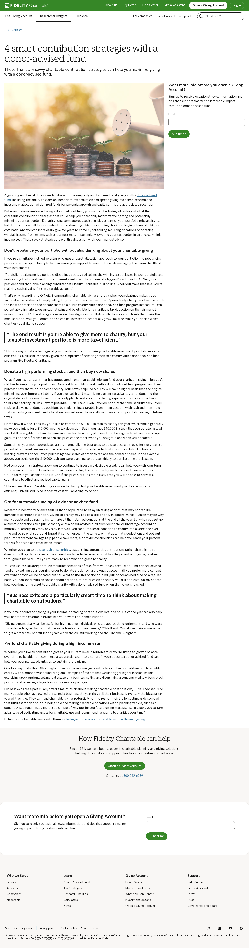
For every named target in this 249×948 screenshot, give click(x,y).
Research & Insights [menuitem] (53, 16)
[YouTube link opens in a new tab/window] (230, 928)
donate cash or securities (52, 550)
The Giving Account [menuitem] (18, 16)
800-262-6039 (133, 776)
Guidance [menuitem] (81, 16)
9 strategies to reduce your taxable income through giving (103, 719)
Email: (172, 114)
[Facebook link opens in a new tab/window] (241, 928)
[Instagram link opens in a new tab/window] (208, 928)
